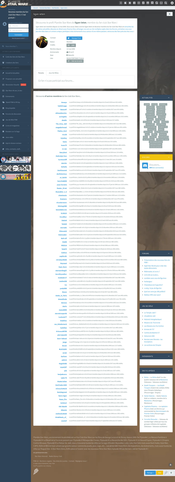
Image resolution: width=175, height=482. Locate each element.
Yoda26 (64, 224)
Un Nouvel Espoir (145, 440)
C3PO (35, 446)
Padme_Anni (62, 131)
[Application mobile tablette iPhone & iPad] (125, 3)
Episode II (150, 107)
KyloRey (64, 138)
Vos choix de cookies (60, 461)
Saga (147, 134)
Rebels (161, 129)
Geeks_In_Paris (61, 295)
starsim (64, 163)
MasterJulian (62, 381)
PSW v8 (35, 461)
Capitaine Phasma (150, 406)
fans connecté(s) (156, 166)
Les (158, 385)
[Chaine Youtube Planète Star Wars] (147, 3)
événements (149, 446)
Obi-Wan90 (63, 406)
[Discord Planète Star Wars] (152, 3)
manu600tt (63, 310)
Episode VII (150, 114)
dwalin (64, 120)
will (65, 371)
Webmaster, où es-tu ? (152, 271)
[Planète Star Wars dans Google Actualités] (157, 3)
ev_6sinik (63, 177)
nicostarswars (61, 202)
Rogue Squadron (161, 132)
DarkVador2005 (61, 385)
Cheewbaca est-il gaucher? (153, 285)
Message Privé (76, 38)
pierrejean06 (62, 335)
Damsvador (62, 235)
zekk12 (64, 360)
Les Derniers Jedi (129, 449)
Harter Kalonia (149, 396)
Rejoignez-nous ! (81, 461)
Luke (126, 443)
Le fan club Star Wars (11, 51)
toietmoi (63, 403)
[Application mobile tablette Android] (130, 3)
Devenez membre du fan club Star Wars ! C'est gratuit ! (18, 14)
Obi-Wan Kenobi (150, 127)
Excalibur (63, 217)
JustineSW (63, 281)
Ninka (146, 377)
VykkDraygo (62, 106)
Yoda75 (64, 249)
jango (65, 342)
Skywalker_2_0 (61, 192)
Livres (156, 122)
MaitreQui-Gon (61, 156)
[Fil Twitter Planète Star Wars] (143, 3)
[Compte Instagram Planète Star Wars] (139, 3)
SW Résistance (148, 139)
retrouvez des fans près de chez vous (120, 31)
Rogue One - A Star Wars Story (53, 449)
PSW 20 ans (152, 129)
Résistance (164, 380)
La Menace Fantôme (157, 437)
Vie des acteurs (156, 147)
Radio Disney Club (55, 456)
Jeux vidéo (147, 122)
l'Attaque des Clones (90, 440)
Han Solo (137, 443)
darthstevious (62, 174)
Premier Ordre (149, 413)
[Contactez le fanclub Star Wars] (161, 3)
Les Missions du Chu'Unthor (154, 326)
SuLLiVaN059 (62, 181)
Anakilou (63, 321)
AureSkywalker (61, 274)
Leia (131, 443)
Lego (99, 446)
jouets (89, 446)
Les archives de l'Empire (152, 345)
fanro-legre (62, 396)
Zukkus (64, 253)
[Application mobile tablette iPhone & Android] (121, 3)
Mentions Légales (46, 461)
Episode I (163, 104)
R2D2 (41, 446)
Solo (145, 137)
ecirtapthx (63, 117)
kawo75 (64, 145)
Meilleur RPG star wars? (152, 295)
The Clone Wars (162, 139)
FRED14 (64, 245)
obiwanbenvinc (61, 113)
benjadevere (62, 374)
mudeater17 (62, 278)
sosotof (64, 421)
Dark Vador (155, 443)
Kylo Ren (164, 443)
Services (163, 134)
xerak (65, 353)
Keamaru (63, 199)
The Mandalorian (156, 142)
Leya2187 (63, 367)
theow (64, 292)
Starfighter (163, 137)
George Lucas (110, 437)
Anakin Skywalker (116, 443)
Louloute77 (63, 317)
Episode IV (150, 109)
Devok (64, 346)
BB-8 (47, 446)
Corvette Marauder (151, 419)
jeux (94, 446)
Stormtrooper (161, 411)
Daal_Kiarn (63, 267)
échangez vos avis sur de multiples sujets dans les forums (97, 29)
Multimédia (161, 124)
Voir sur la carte (76, 61)
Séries (154, 134)
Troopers (147, 388)
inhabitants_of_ (61, 417)
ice (66, 285)
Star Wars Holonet (41, 456)
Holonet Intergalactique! (153, 319)
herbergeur (148, 281)
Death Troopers (149, 385)
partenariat (10, 154)
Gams (65, 142)
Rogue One (148, 132)
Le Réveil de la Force (52, 440)
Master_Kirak (62, 188)
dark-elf (64, 238)
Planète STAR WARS (19, 3)
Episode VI (161, 112)
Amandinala (62, 299)
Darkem (64, 356)
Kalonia (164, 396)
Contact (71, 461)
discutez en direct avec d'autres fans (63, 29)
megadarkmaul (61, 127)
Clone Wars (122, 446)
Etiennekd (63, 231)
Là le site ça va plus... (151, 275)
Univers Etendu (156, 144)
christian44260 (61, 260)
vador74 (64, 378)
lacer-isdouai (62, 338)
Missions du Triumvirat (152, 323)
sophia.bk (63, 256)
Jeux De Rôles (54, 73)
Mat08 (64, 242)
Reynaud (63, 263)
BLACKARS (63, 349)
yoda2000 (63, 288)
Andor (147, 104)
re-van (64, 149)
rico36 (64, 134)
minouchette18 (61, 389)
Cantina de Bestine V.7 (152, 333)
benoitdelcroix (61, 210)
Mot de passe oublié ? (18, 38)
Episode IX (161, 109)
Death (162, 385)
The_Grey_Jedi (61, 124)
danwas (64, 303)
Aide (159, 473)
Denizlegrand (62, 392)
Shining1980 (62, 206)
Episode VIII (161, 114)
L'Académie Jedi (149, 316)
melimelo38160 (61, 414)
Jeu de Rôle (160, 119)
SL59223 (64, 213)
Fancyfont (63, 152)
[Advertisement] (156, 54)
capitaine (164, 406)
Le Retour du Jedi (64, 443)
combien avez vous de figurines (155, 278)
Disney (123, 437)
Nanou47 (63, 109)
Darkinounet (62, 170)
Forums (41, 73)
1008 (72, 45)
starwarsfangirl (61, 270)
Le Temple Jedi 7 (150, 313)
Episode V (150, 112)
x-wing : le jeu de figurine (152, 288)
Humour (150, 119)
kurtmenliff (62, 160)
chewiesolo (62, 195)
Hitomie (64, 410)
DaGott (64, 220)
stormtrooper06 (61, 313)
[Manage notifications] (170, 465)
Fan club (162, 117)
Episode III (161, 107)
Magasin (165, 122)
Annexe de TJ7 (149, 329)
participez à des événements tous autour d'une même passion (84, 31)
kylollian (63, 328)
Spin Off (153, 137)
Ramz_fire (63, 399)
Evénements (151, 117)
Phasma (147, 409)
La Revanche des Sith (118, 440)
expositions (135, 446)
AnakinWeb (66, 437)
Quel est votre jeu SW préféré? (154, 291)
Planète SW (163, 127)
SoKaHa (64, 167)
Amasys (64, 102)
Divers (154, 104)
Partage (150, 473)
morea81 (63, 228)
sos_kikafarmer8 (60, 324)
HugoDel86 (63, 363)
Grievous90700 (61, 331)
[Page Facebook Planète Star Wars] (134, 3)
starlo (64, 306)
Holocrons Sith (149, 336)
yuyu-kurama (62, 185)
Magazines (150, 124)
